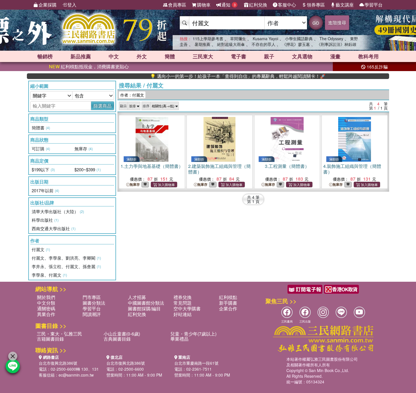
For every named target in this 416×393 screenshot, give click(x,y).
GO (315, 23)
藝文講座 (345, 4)
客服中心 (287, 4)
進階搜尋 (337, 22)
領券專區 (316, 4)
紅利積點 (228, 297)
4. (352, 169)
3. (287, 166)
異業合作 (46, 314)
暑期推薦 (202, 44)
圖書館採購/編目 (144, 308)
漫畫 (335, 56)
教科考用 (368, 56)
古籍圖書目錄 (50, 339)
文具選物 (302, 56)
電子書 (238, 56)
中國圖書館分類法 (146, 303)
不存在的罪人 (263, 44)
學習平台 (373, 4)
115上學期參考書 (208, 38)
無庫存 (135, 184)
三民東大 (203, 56)
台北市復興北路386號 (58, 363)
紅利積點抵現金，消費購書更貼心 (89, 66)
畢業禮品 (179, 339)
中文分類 (46, 303)
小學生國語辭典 (299, 38)
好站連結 (182, 314)
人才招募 (137, 297)
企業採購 (47, 4)
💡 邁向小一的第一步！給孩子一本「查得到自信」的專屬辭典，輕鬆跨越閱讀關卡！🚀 (227, 76)
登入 (71, 4)
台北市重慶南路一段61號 (196, 363)
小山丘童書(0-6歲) (122, 333)
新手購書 (228, 303)
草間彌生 (238, 38)
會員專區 (177, 4)
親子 (269, 56)
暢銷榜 (45, 56)
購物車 (204, 4)
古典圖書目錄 (117, 339)
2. (219, 169)
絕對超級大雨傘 (231, 44)
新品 (80, 56)
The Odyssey (331, 38)
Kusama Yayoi (265, 38)
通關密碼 (46, 308)
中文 (114, 56)
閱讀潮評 (92, 314)
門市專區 (92, 297)
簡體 (170, 56)
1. (152, 166)
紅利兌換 (258, 4)
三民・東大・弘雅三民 (59, 333)
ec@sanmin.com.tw (76, 375)
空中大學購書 (187, 308)
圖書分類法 (94, 303)
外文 (142, 56)
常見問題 (182, 303)
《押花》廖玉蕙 (296, 44)
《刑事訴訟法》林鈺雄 (336, 44)
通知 (228, 4)
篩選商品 (102, 105)
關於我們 (46, 297)
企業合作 (228, 308)
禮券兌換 (182, 297)
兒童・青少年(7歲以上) (193, 333)
